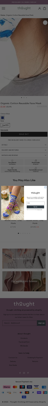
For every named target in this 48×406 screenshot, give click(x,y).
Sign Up (35, 206)
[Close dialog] (45, 187)
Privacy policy (39, 209)
